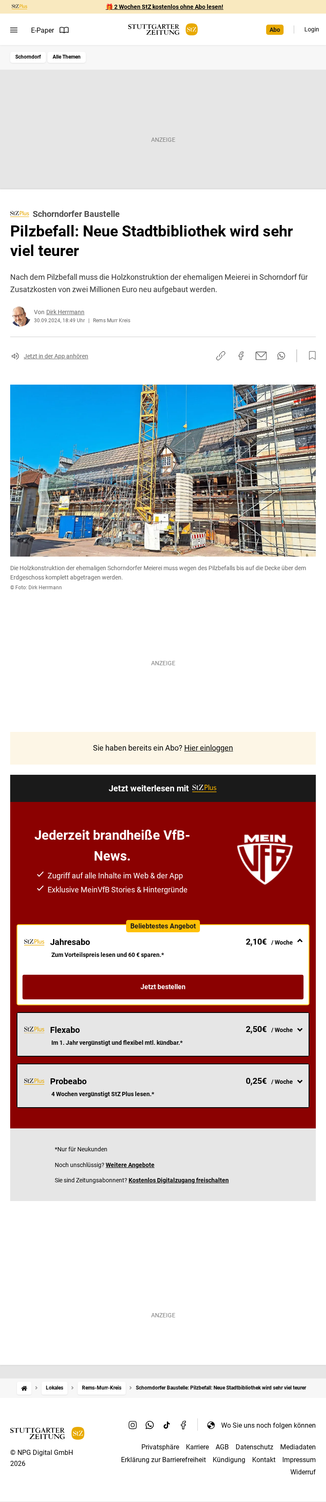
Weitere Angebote (130, 1165)
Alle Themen (67, 57)
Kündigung (229, 1460)
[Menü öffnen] (13, 30)
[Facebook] (184, 1425)
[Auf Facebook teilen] (241, 355)
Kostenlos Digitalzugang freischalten (179, 1180)
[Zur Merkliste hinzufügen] (310, 355)
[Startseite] (24, 1388)
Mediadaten (298, 1447)
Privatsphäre (160, 1447)
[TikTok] (167, 1425)
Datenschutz (254, 1447)
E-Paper (42, 30)
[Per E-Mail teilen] (261, 355)
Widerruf (303, 1472)
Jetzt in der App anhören (56, 356)
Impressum (299, 1460)
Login (311, 29)
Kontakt (263, 1460)
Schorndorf (28, 57)
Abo (275, 29)
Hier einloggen (208, 747)
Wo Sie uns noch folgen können (268, 1425)
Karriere (197, 1447)
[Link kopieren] (220, 355)
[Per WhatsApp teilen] (281, 355)
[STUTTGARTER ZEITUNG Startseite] (163, 29)
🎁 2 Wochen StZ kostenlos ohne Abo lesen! (164, 6)
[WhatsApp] (150, 1425)
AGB (222, 1447)
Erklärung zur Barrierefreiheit (163, 1460)
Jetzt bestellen (163, 987)
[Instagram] (133, 1425)
